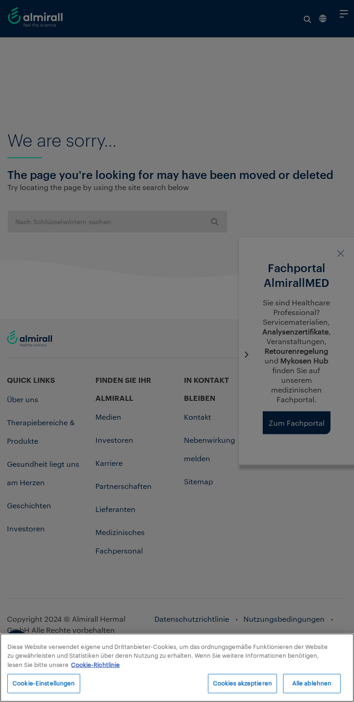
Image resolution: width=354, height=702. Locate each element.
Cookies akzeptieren (242, 683)
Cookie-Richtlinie (95, 664)
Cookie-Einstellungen (43, 683)
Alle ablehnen (312, 683)
